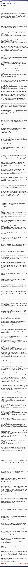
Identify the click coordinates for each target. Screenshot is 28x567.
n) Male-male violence (4, 563)
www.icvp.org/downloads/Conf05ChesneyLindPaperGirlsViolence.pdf (10, 116)
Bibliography (6, 1)
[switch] (27, 0)
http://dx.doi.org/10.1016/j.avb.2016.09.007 (7, 545)
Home (3, 1)
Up (14, 563)
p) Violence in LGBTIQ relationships (23, 563)
